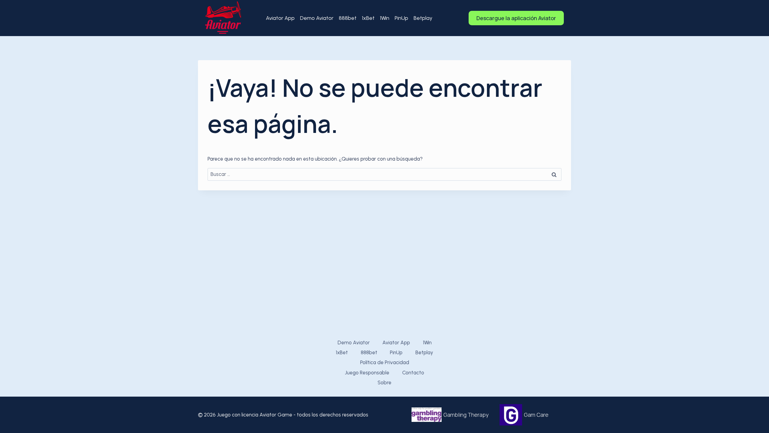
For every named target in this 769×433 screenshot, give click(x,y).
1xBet (368, 18)
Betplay (423, 18)
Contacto (413, 373)
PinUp (401, 18)
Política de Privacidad (384, 362)
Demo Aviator (316, 18)
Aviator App (280, 18)
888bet (348, 18)
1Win (384, 18)
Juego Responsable (367, 373)
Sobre (384, 382)
